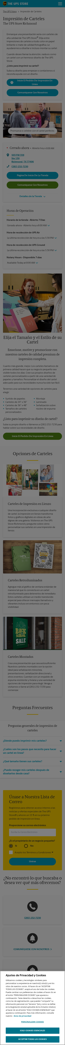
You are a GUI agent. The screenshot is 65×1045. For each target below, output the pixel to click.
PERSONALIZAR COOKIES (32, 1022)
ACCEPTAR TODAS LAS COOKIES (32, 1039)
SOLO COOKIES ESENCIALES (32, 1031)
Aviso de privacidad (22, 1016)
